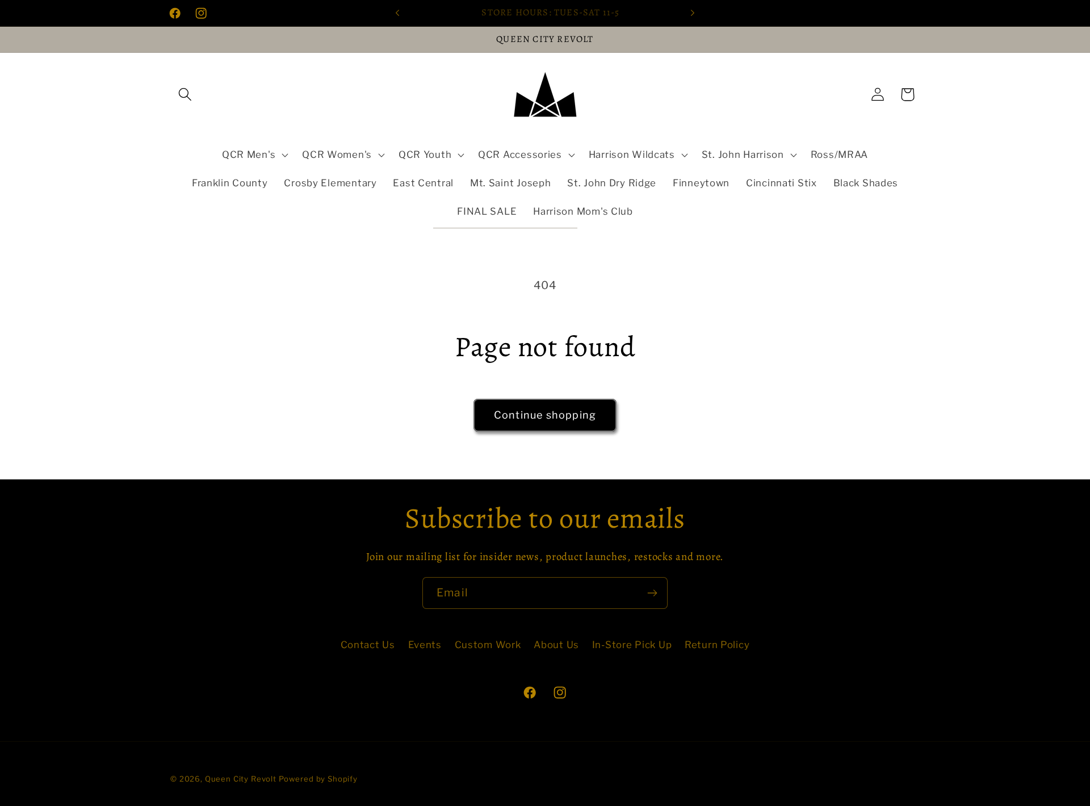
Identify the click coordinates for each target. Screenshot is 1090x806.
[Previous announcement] (397, 13)
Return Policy (717, 644)
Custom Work (488, 644)
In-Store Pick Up (632, 644)
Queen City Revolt (240, 778)
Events (425, 644)
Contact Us (368, 644)
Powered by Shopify (318, 778)
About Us (556, 644)
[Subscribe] (652, 593)
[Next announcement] (692, 13)
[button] (185, 95)
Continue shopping (545, 415)
